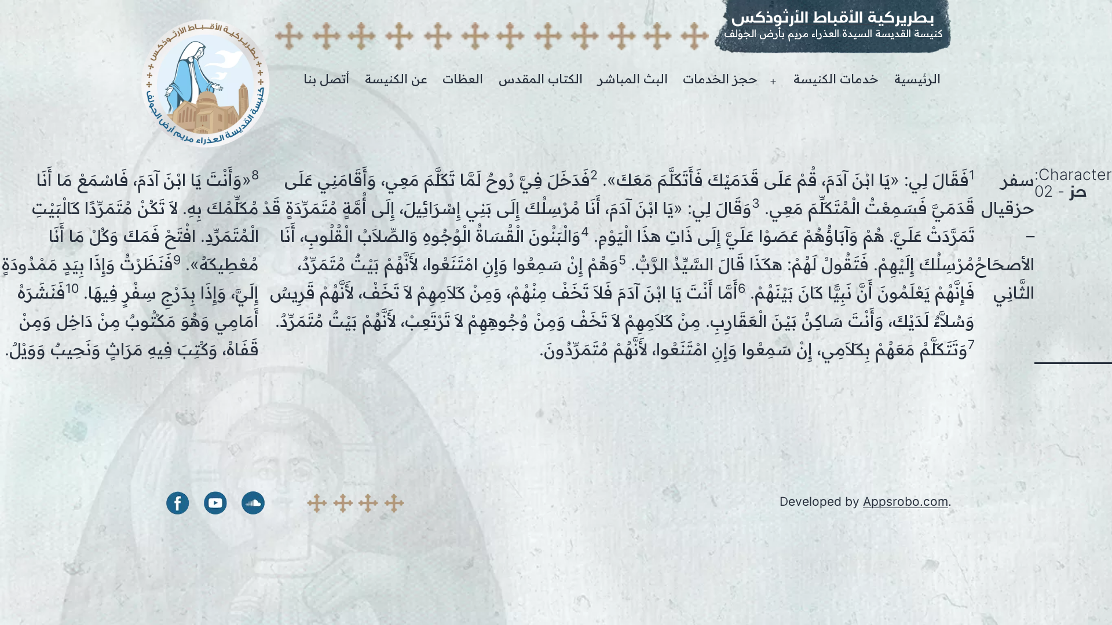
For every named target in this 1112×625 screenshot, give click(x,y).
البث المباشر (633, 79)
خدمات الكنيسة (836, 79)
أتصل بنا (326, 79)
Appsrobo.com (905, 501)
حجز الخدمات (720, 79)
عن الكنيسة (396, 79)
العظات (462, 79)
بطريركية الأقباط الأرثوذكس (832, 17)
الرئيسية (917, 79)
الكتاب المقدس (541, 79)
